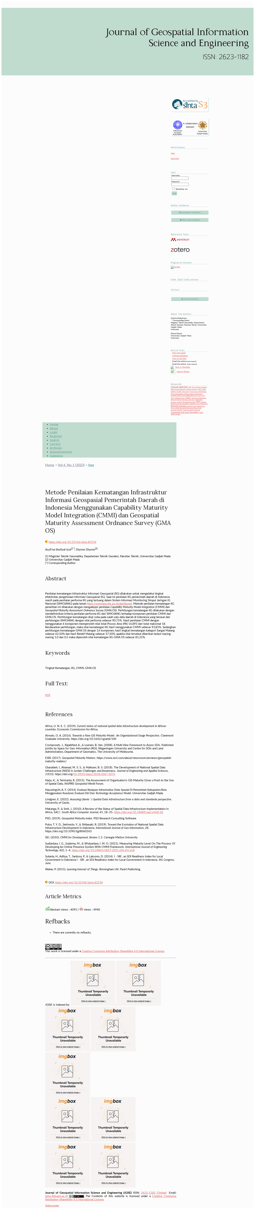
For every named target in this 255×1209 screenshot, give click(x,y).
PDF (47, 695)
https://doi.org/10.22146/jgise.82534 (72, 542)
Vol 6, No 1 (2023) (71, 465)
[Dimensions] (138, 1004)
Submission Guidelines (191, 212)
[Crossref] (68, 1050)
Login (53, 432)
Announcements (61, 451)
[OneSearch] (68, 1186)
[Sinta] (68, 1141)
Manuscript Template (191, 220)
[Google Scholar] (93, 1004)
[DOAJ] (67, 1096)
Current (55, 444)
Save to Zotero (182, 372)
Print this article (179, 353)
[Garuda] (113, 1050)
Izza (91, 465)
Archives (56, 448)
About (54, 428)
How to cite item (179, 358)
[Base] (113, 1186)
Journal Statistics (190, 299)
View (173, 153)
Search (54, 440)
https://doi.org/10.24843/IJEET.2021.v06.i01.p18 (103, 850)
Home (54, 424)
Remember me (181, 189)
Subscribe (175, 158)
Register (56, 436)
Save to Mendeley (182, 367)
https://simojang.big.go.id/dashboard (109, 603)
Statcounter (52, 1205)
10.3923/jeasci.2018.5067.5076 (94, 774)
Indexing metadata (180, 356)
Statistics (56, 455)
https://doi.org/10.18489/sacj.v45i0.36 (138, 812)
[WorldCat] (113, 1141)
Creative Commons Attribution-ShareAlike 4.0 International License (123, 951)
